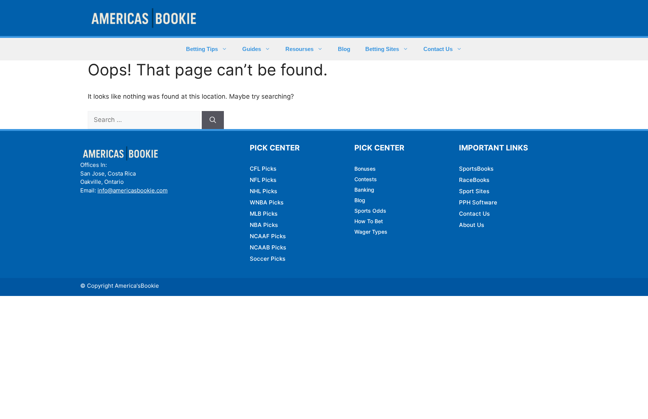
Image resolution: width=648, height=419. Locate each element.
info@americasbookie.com (133, 190)
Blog (344, 49)
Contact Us (438, 49)
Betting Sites (382, 49)
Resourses (299, 49)
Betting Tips (202, 49)
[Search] (213, 120)
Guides (251, 49)
